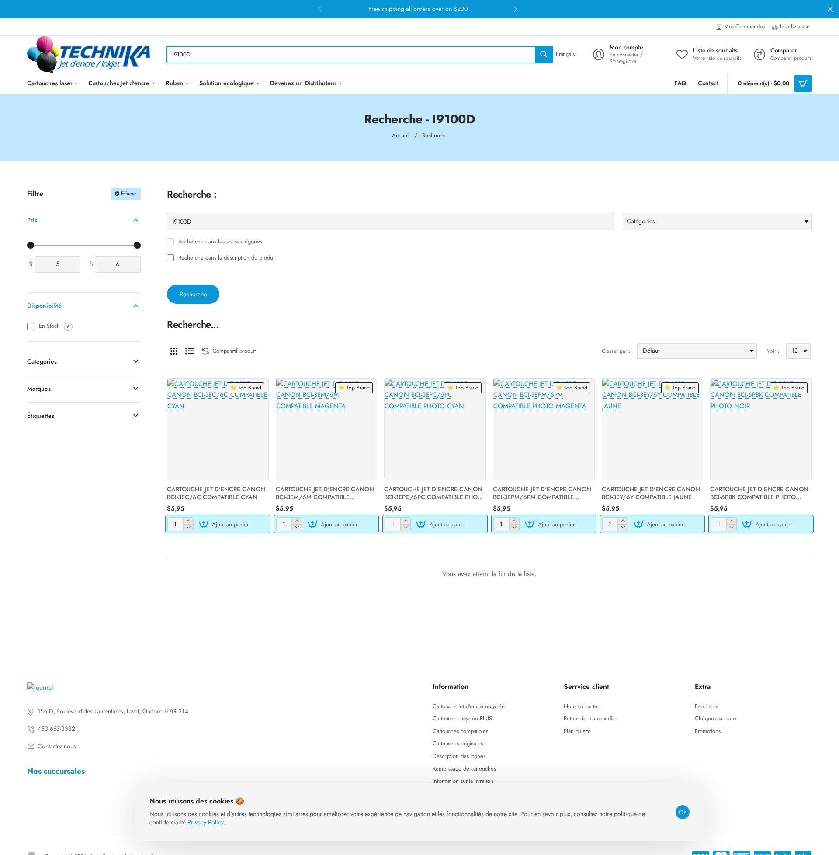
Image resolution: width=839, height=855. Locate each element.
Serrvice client (586, 687)
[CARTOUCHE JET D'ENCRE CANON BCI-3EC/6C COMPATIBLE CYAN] (217, 429)
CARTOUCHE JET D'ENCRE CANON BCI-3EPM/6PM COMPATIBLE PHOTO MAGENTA (542, 493)
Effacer (128, 194)
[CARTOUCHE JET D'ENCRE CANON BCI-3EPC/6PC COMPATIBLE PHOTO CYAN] (435, 429)
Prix (32, 219)
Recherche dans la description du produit (226, 258)
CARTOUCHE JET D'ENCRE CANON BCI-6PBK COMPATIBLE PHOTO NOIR (759, 493)
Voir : (773, 351)
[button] (225, 524)
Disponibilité (44, 306)
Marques (39, 388)
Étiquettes (40, 415)
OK (683, 812)
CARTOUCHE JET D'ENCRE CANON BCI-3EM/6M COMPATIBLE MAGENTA (325, 493)
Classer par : (616, 351)
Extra (703, 687)
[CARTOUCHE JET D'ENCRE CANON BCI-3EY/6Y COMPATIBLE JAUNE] (652, 429)
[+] (188, 521)
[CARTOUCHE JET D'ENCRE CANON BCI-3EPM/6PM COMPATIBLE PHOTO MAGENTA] (543, 429)
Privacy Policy (205, 822)
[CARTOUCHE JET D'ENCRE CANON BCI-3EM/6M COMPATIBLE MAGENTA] (326, 429)
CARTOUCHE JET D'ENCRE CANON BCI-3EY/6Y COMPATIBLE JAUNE (651, 493)
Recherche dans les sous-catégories (219, 242)
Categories (42, 361)
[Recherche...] (543, 55)
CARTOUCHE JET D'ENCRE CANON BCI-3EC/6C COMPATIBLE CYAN (216, 493)
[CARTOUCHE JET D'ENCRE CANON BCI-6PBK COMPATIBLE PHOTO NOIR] (761, 429)
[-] (188, 527)
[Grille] (174, 351)
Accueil (401, 135)
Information (450, 687)
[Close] (830, 9)
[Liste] (190, 351)
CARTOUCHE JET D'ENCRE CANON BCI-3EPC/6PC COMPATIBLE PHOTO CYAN (434, 493)
